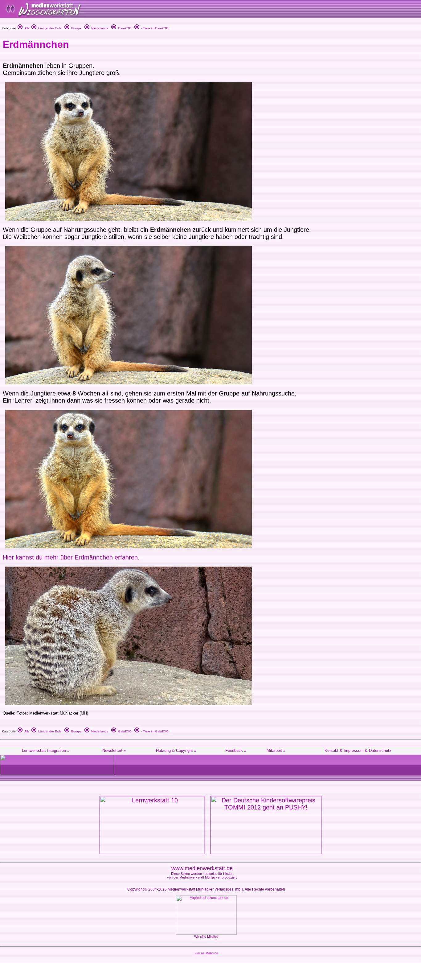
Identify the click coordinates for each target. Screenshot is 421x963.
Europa (75, 28)
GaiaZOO (124, 28)
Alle (26, 28)
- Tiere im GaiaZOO (154, 28)
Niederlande (98, 28)
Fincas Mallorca (206, 953)
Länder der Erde (49, 28)
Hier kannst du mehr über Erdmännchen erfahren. (71, 557)
